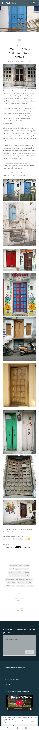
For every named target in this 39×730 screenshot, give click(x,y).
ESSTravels (25, 569)
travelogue (21, 582)
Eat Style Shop (9, 3)
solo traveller (25, 576)
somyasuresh (17, 61)
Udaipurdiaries (21, 586)
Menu (33, 2)
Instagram (22, 529)
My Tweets (9, 684)
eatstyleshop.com (15, 569)
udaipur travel (10, 586)
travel (19, 45)
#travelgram (13, 565)
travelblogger (11, 582)
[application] (19, 703)
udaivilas (30, 586)
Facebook (29, 529)
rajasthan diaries (14, 576)
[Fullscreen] (31, 709)
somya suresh (10, 579)
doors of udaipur (24, 565)
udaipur (28, 582)
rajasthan (26, 572)
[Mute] (28, 709)
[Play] (8, 709)
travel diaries (20, 579)
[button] (11, 190)
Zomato (8, 532)
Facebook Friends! (16, 668)
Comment (29, 652)
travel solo (29, 579)
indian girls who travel (15, 572)
